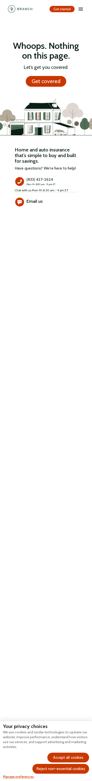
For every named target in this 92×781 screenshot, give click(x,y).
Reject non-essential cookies (60, 768)
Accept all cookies (68, 757)
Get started (62, 9)
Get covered (46, 81)
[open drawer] (81, 9)
